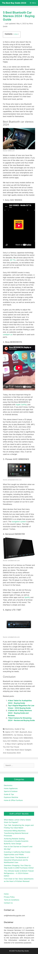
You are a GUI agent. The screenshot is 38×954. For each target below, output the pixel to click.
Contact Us (8, 903)
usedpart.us (7, 334)
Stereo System (24, 741)
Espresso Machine (11, 797)
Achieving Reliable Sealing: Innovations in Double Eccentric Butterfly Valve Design (16, 841)
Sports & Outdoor (11, 791)
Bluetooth (23, 732)
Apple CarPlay (21, 405)
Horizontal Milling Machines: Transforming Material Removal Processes (16, 833)
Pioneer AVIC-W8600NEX (23, 738)
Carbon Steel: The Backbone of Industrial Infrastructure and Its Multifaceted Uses (16, 859)
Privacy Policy (9, 897)
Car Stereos (18, 735)
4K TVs (13, 260)
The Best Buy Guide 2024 (14, 3)
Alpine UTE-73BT (12, 732)
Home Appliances (11, 788)
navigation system (19, 522)
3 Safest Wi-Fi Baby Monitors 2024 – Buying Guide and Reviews (20, 713)
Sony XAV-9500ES (10, 741)
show (16, 34)
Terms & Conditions (11, 900)
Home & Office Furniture (13, 800)
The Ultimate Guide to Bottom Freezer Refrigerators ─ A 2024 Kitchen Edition (19, 873)
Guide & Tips (20, 729)
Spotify (27, 597)
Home (6, 894)
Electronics (9, 729)
